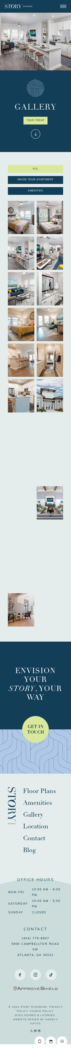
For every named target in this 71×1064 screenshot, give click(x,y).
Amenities (35, 191)
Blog (29, 850)
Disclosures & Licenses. (35, 1015)
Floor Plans (39, 791)
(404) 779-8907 (35, 938)
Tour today (35, 120)
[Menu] (63, 6)
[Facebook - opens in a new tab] (20, 974)
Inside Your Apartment (35, 180)
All (35, 169)
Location (35, 826)
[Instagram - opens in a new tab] (35, 974)
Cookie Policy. (42, 1011)
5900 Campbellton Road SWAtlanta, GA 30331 (35, 950)
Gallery (33, 815)
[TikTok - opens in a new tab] (51, 974)
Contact (34, 838)
